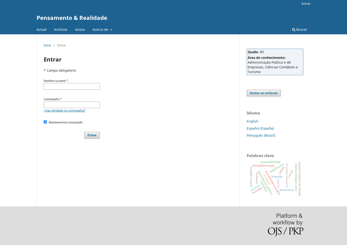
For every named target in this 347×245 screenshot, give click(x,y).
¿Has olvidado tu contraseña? (64, 110)
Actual (42, 29)
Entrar (306, 3)
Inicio (47, 45)
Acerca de (101, 29)
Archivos (61, 29)
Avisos (80, 29)
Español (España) (260, 128)
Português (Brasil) (261, 135)
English (252, 121)
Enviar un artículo (264, 93)
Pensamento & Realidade (72, 18)
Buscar (301, 29)
